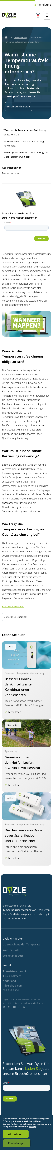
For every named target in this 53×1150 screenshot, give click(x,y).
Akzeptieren (15, 1134)
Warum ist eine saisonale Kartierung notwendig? (24, 143)
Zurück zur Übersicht (18, 106)
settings (32, 1126)
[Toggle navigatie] (47, 15)
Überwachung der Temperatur (22, 944)
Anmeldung (43, 4)
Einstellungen (16, 1143)
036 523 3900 (11, 990)
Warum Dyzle (11, 950)
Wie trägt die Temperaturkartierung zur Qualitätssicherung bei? (26, 154)
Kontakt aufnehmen (13, 606)
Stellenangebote (13, 955)
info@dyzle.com (13, 985)
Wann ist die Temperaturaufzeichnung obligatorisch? (25, 132)
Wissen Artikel (20, 37)
